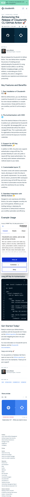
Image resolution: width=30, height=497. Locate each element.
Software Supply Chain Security (9, 438)
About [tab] (23, 231)
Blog (3, 14)
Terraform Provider (6, 482)
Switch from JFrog (6, 453)
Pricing (3, 448)
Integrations (4, 443)
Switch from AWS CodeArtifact (8, 458)
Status (3, 471)
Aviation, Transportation (7, 494)
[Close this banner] (26, 2)
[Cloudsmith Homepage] (8, 8)
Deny (14, 269)
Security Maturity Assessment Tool (9, 486)
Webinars (4, 470)
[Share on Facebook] (25, 26)
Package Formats (5, 441)
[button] (26, 8)
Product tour (4, 463)
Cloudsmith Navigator (6, 477)
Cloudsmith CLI (5, 480)
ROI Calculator (5, 473)
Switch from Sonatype (6, 454)
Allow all (14, 259)
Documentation (5, 464)
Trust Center (4, 475)
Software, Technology (6, 496)
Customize (13, 264)
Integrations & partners (11, 14)
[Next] (26, 396)
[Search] (23, 8)
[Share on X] (19, 26)
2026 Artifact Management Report (9, 484)
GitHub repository (11, 334)
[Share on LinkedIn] (22, 26)
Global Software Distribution (8, 440)
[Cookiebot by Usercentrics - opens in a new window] (20, 226)
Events (3, 468)
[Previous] (23, 396)
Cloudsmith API (5, 479)
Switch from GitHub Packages (8, 456)
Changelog (4, 445)
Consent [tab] (5, 231)
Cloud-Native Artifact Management (9, 436)
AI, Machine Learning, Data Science (9, 492)
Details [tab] (14, 231)
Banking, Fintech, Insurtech (8, 490)
